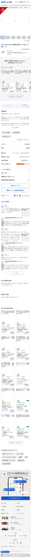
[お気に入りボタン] (13, 72)
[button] (15, 53)
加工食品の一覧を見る (15, 96)
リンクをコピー (26, 195)
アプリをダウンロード (15, 498)
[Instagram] (13, 543)
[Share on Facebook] (15, 196)
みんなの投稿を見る (25, 49)
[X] (10, 543)
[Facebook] (17, 543)
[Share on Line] (20, 196)
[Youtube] (20, 543)
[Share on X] (17, 195)
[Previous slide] (2, 21)
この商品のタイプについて (23, 139)
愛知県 (28, 148)
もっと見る (15, 273)
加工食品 (12, 5)
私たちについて (15, 185)
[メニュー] (28, 2)
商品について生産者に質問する (15, 190)
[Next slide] (29, 21)
